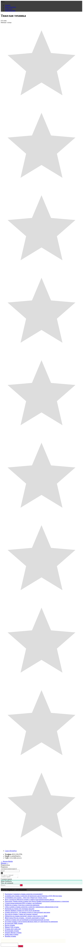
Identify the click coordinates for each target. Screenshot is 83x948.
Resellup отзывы (10, 936)
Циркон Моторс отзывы (13, 932)
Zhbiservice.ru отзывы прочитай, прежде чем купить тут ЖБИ (26, 916)
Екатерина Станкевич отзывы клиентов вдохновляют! (24, 894)
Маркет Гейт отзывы (12, 927)
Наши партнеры (10, 7)
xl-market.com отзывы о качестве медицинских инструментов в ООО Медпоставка (33, 896)
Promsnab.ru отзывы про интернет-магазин (19, 909)
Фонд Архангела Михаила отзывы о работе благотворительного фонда (29, 899)
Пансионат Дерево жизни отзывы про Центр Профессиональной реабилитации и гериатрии (37, 901)
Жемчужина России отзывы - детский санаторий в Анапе (25, 918)
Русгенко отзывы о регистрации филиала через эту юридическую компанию (31, 921)
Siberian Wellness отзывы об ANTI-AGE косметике (22, 910)
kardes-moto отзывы (11, 934)
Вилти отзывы (10, 925)
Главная (7, 5)
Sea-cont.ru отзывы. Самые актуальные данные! (21, 914)
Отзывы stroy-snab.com (13, 929)
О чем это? (8, 9)
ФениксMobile (7, 861)
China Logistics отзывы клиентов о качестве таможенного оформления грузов (31, 907)
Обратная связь (10, 11)
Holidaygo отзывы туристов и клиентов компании (22, 905)
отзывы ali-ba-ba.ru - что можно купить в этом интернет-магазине (27, 912)
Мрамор (4, 863)
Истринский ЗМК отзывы (14, 923)
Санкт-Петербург (11, 851)
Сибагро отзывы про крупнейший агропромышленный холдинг (27, 920)
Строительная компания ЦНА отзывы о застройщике (23, 903)
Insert (20, 946)
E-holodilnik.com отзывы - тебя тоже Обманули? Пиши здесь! (26, 897)
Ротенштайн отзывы (12, 931)
